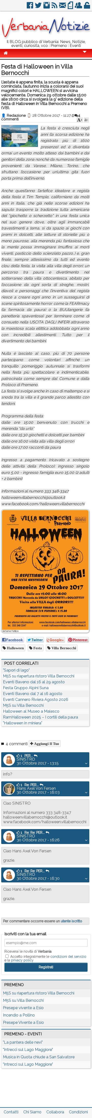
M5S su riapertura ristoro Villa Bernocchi (38, 676)
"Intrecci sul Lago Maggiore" (28, 1049)
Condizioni (78, 1112)
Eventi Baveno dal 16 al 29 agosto (34, 682)
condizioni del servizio (68, 956)
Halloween (15, 648)
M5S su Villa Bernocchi (23, 705)
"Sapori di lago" (16, 670)
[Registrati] (79, 7)
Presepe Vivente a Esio (23, 1022)
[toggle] (85, 55)
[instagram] (47, 7)
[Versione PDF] (71, 7)
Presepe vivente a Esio (23, 1007)
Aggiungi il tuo (46, 743)
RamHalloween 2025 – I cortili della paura (40, 717)
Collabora (55, 1112)
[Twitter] (38, 7)
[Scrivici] (63, 7)
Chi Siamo (32, 1112)
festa (37, 648)
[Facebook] (30, 7)
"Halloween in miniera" (22, 723)
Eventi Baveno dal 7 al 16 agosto (32, 693)
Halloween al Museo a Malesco (31, 711)
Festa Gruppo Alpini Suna (26, 687)
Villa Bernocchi (63, 648)
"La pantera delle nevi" (23, 1042)
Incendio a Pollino (19, 1015)
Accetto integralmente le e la (45, 958)
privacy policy (22, 960)
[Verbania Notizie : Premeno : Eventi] (46, 37)
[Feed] (55, 7)
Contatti (11, 1112)
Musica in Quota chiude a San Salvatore (39, 1057)
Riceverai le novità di (28, 951)
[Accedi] (87, 7)
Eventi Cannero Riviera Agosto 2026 (35, 699)
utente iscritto (71, 921)
